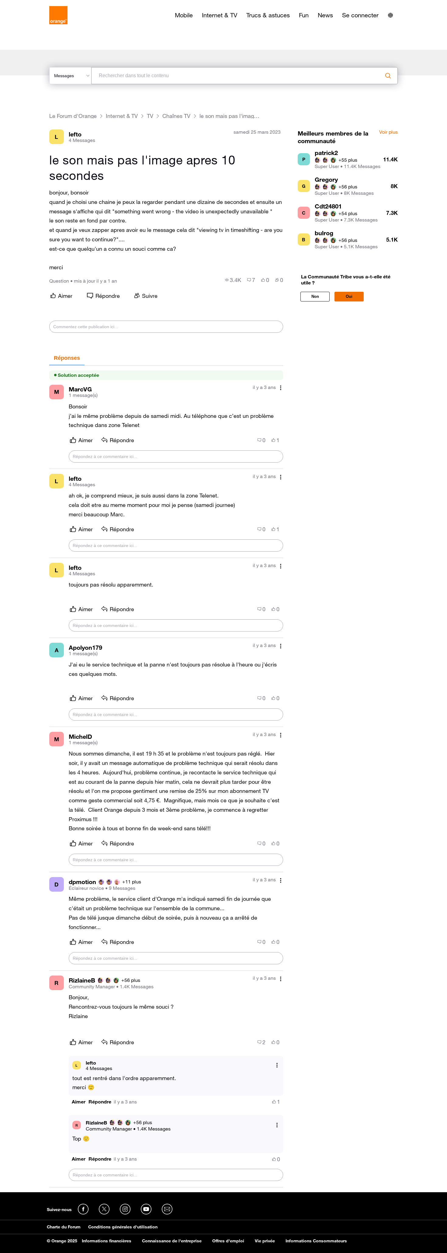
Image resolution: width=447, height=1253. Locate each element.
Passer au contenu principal (32, 4)
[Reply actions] (277, 1065)
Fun (304, 15)
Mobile (184, 15)
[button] (78, 1101)
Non (315, 296)
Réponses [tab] (67, 358)
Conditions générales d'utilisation (123, 1227)
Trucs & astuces (268, 15)
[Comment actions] (280, 388)
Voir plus (388, 132)
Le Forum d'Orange (73, 116)
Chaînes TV (176, 116)
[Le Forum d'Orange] (58, 15)
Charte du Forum (64, 1227)
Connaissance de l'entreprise (172, 1241)
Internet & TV (219, 15)
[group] (233, 280)
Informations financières (106, 1241)
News (325, 15)
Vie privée (265, 1241)
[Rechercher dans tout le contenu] (388, 75)
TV (150, 116)
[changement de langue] (390, 15)
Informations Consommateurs (316, 1241)
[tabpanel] (166, 776)
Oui (349, 296)
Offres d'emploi (228, 1241)
